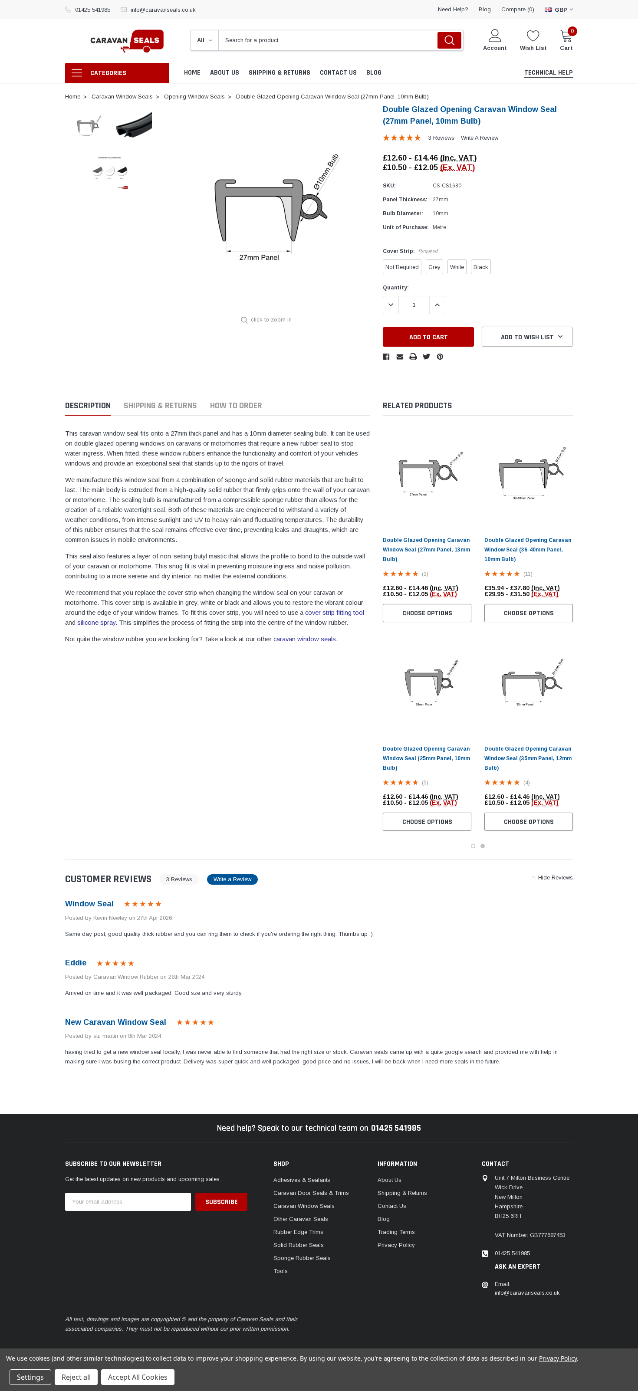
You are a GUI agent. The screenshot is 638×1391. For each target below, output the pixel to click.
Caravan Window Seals (304, 1206)
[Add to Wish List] (467, 591)
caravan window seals (304, 639)
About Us (389, 1180)
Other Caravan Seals (300, 1219)
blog (485, 9)
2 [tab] (482, 846)
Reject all (76, 1377)
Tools (280, 1271)
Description (88, 405)
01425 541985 (92, 10)
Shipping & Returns (160, 405)
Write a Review (479, 138)
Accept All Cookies (138, 1377)
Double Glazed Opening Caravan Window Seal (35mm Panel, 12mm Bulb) (528, 758)
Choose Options (427, 613)
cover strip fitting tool (334, 612)
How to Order (236, 405)
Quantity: (396, 288)
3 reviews (441, 138)
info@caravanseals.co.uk (163, 10)
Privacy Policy (396, 1245)
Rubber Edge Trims (298, 1232)
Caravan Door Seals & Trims (311, 1193)
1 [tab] (473, 846)
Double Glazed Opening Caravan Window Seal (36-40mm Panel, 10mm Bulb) (527, 549)
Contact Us (392, 1206)
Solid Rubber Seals (298, 1245)
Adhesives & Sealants (301, 1180)
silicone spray (96, 622)
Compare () (517, 9)
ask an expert (517, 1267)
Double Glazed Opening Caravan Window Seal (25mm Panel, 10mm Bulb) (426, 758)
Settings (30, 1377)
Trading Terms (396, 1232)
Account (495, 48)
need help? (453, 9)
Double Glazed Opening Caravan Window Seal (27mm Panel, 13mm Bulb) (426, 549)
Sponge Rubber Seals (302, 1258)
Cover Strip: (410, 251)
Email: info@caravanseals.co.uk (527, 1288)
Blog (384, 1219)
